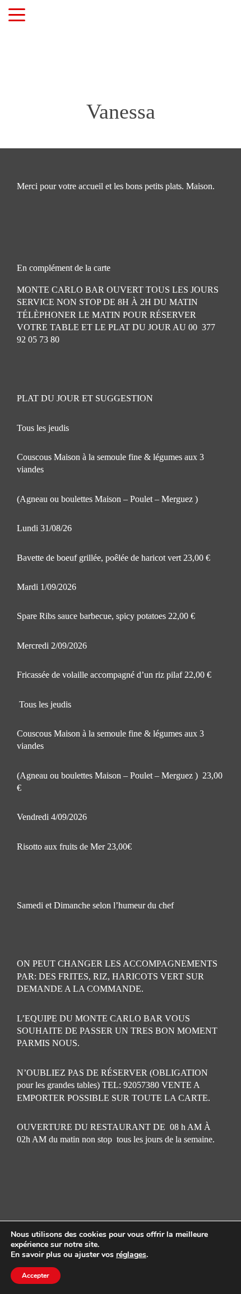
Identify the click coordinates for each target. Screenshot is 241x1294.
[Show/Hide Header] (17, 15)
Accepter (35, 1275)
